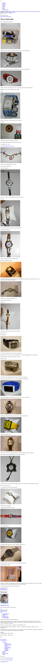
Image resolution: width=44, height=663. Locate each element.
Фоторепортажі (5, 616)
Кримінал (2, 12)
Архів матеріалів (6, 617)
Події (10, 11)
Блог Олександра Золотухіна (5, 16)
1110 (1, 609)
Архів (14, 12)
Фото (4, 6)
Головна (4, 2)
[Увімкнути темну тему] (0, 1)
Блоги (4, 4)
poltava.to (11, 622)
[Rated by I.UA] (2, 637)
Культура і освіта (37, 11)
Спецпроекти (5, 614)
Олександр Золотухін (4, 605)
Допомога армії (5, 9)
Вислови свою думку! (4, 589)
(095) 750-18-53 (10, 659)
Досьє (4, 7)
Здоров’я (6, 12)
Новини (4, 3)
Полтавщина (3, 639)
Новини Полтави (6, 613)
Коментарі (2, 588)
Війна (4, 8)
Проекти (4, 5)
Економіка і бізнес (21, 11)
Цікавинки (10, 12)
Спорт (27, 11)
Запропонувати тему (4, 661)
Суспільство (31, 11)
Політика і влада (15, 11)
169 (5, 588)
